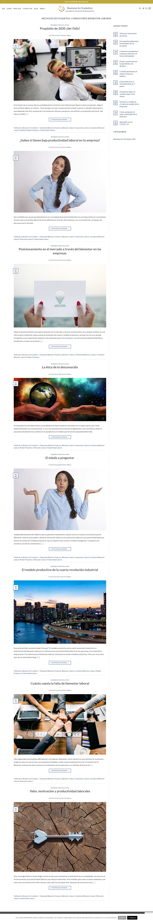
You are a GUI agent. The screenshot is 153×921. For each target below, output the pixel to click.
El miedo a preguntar (59, 458)
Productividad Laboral (47, 130)
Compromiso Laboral (82, 128)
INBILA (42, 9)
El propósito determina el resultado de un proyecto (129, 43)
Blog (36, 9)
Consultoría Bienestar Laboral (85, 671)
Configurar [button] (132, 918)
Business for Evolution (60, 25)
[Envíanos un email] (147, 8)
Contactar (27, 9)
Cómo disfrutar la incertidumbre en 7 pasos (127, 83)
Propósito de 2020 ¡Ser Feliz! (60, 28)
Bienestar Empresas (54, 128)
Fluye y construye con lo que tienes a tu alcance (128, 63)
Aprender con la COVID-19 (126, 123)
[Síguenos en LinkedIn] (150, 8)
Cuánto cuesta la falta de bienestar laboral (60, 683)
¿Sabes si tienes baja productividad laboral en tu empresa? (60, 140)
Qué (3, 9)
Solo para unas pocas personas (128, 34)
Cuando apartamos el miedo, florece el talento (128, 73)
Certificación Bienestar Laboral (85, 355)
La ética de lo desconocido (60, 367)
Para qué (17, 9)
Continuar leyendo (60, 119)
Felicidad (23, 130)
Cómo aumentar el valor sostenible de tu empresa (128, 114)
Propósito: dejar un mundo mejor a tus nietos (127, 94)
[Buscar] (140, 8)
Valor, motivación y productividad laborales (60, 791)
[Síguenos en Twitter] (143, 8)
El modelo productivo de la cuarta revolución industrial (60, 570)
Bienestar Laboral (68, 128)
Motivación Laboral (26, 239)
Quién (9, 9)
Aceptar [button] (122, 918)
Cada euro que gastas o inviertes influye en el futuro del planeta (129, 53)
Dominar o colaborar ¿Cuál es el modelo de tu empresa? (129, 104)
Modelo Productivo (32, 130)
